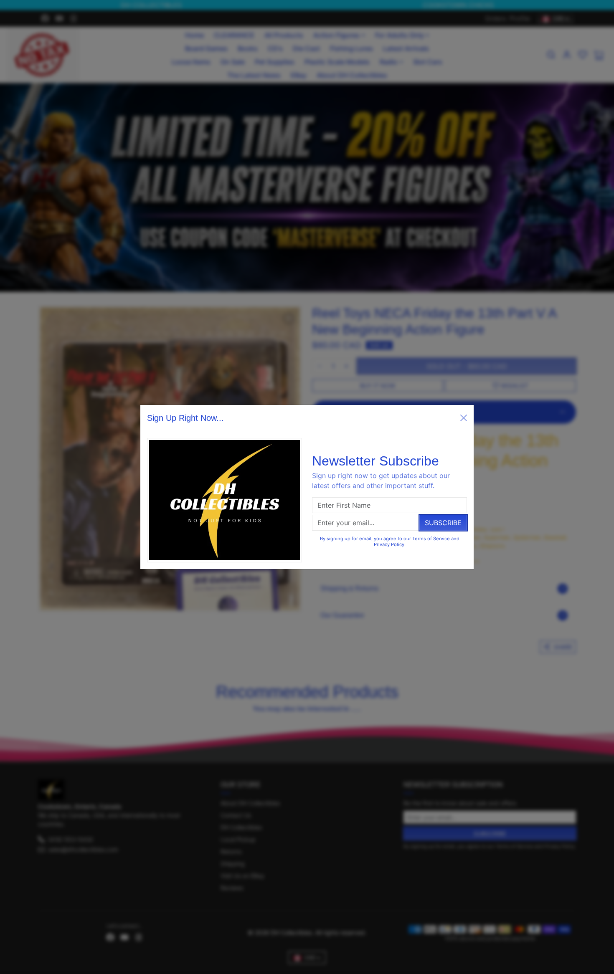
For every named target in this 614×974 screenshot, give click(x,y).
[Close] (463, 418)
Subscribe (443, 523)
